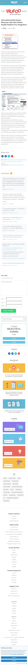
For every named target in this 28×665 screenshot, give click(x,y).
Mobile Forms (14, 591)
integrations (15, 481)
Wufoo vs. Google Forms (14, 596)
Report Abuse (14, 639)
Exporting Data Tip (14, 536)
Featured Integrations (14, 570)
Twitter (14, 603)
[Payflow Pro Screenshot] (14, 100)
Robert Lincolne (15, 212)
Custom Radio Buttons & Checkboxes (14, 532)
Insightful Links (14, 586)
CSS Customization (14, 529)
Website (2, 305)
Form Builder (7, 481)
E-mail (2, 302)
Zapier (11, 489)
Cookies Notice (20, 654)
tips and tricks (7, 483)
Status (14, 618)
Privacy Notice (13, 654)
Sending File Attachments (14, 541)
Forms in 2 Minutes (14, 539)
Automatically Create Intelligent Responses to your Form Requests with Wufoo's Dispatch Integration (14, 161)
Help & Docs (14, 623)
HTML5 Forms (14, 593)
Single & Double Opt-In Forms (14, 543)
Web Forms (14, 588)
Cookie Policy (14, 635)
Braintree (14, 557)
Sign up (14, 342)
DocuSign (14, 582)
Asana (14, 573)
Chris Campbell (14, 221)
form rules (18, 489)
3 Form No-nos (14, 527)
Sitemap (14, 621)
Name (2, 298)
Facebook (14, 606)
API (4, 498)
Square (14, 552)
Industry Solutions (14, 514)
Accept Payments (14, 548)
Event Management (14, 521)
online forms (12, 478)
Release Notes (14, 625)
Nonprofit (14, 518)
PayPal (14, 564)
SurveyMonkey (14, 642)
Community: (14, 601)
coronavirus (12, 495)
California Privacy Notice (14, 630)
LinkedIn (14, 608)
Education (14, 516)
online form (7, 492)
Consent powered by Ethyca (21, 663)
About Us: (14, 616)
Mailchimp (6, 489)
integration (20, 495)
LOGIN (25, 2)
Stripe (14, 550)
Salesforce (14, 577)
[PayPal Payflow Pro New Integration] (10, 41)
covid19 (5, 495)
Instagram (14, 610)
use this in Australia (15, 219)
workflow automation (17, 492)
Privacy (14, 628)
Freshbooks (14, 562)
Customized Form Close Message (14, 534)
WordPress (14, 580)
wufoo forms (7, 486)
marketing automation (12, 498)
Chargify (14, 559)
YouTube (14, 613)
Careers (14, 644)
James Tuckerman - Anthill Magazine (18, 258)
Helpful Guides (14, 525)
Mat (12, 189)
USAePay (14, 566)
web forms (15, 483)
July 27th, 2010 (8, 189)
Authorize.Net (14, 554)
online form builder (17, 486)
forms (19, 478)
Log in (14, 338)
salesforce (6, 500)
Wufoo (5, 478)
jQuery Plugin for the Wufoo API (16, 165)
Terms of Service (14, 632)
